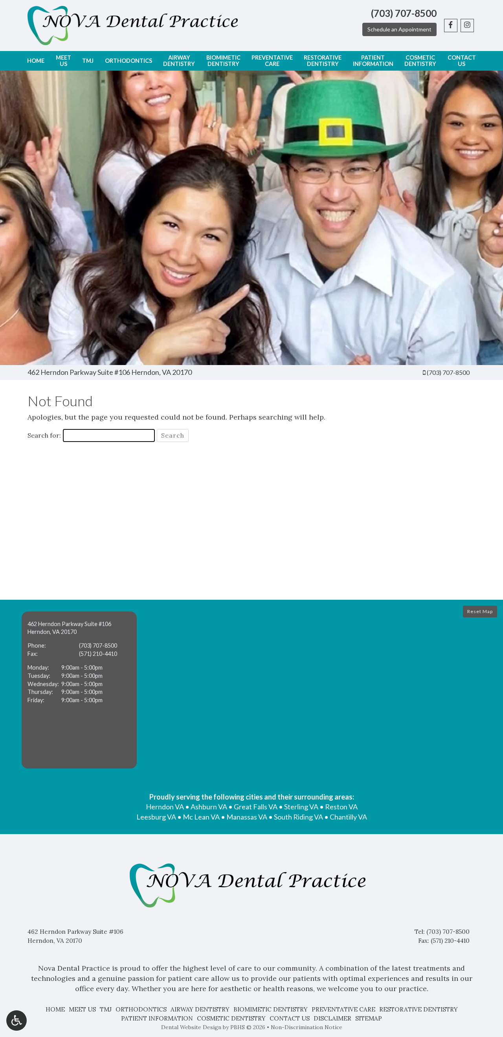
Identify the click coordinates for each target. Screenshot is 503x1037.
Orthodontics (128, 61)
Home (35, 61)
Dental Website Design (191, 1027)
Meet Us (82, 1009)
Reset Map (480, 611)
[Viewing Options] (16, 1020)
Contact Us (290, 1018)
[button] (79, 690)
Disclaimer (332, 1018)
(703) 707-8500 (448, 372)
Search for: (44, 435)
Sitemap (368, 1018)
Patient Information (157, 1018)
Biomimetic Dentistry (270, 1009)
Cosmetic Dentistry (231, 1018)
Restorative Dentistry (418, 1009)
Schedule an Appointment (399, 29)
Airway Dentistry (200, 1009)
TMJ (88, 61)
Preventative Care (343, 1009)
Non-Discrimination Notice (306, 1027)
